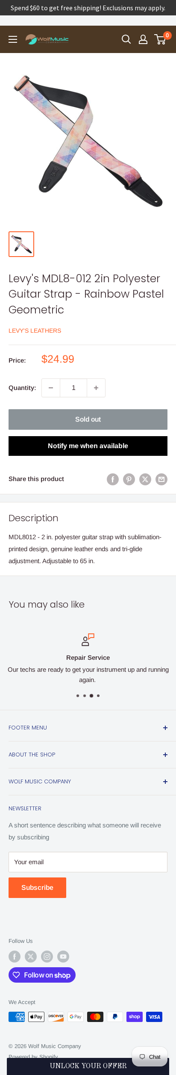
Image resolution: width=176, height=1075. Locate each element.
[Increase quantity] (96, 388)
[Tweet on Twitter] (145, 479)
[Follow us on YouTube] (63, 957)
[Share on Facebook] (113, 479)
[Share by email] (161, 479)
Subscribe (37, 887)
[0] (160, 39)
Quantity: (22, 387)
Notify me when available (88, 445)
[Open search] (126, 39)
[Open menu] (13, 39)
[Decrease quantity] (51, 388)
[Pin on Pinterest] (129, 479)
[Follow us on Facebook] (15, 957)
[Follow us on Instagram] (47, 957)
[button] (88, 1066)
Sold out (88, 419)
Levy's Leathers (35, 330)
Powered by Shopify (33, 1057)
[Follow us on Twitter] (31, 957)
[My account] (143, 39)
